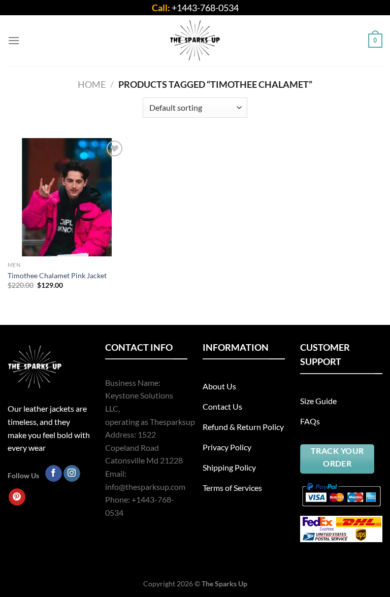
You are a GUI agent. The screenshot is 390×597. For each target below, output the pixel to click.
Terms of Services (232, 487)
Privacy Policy (227, 447)
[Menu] (14, 40)
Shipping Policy (229, 467)
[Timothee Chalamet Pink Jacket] (67, 197)
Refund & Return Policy (243, 427)
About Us (219, 386)
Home (92, 84)
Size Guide (318, 401)
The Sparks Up (224, 583)
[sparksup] (195, 40)
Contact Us (222, 406)
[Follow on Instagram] (71, 473)
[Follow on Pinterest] (17, 497)
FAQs (310, 421)
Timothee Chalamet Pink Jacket (57, 275)
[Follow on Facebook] (53, 473)
